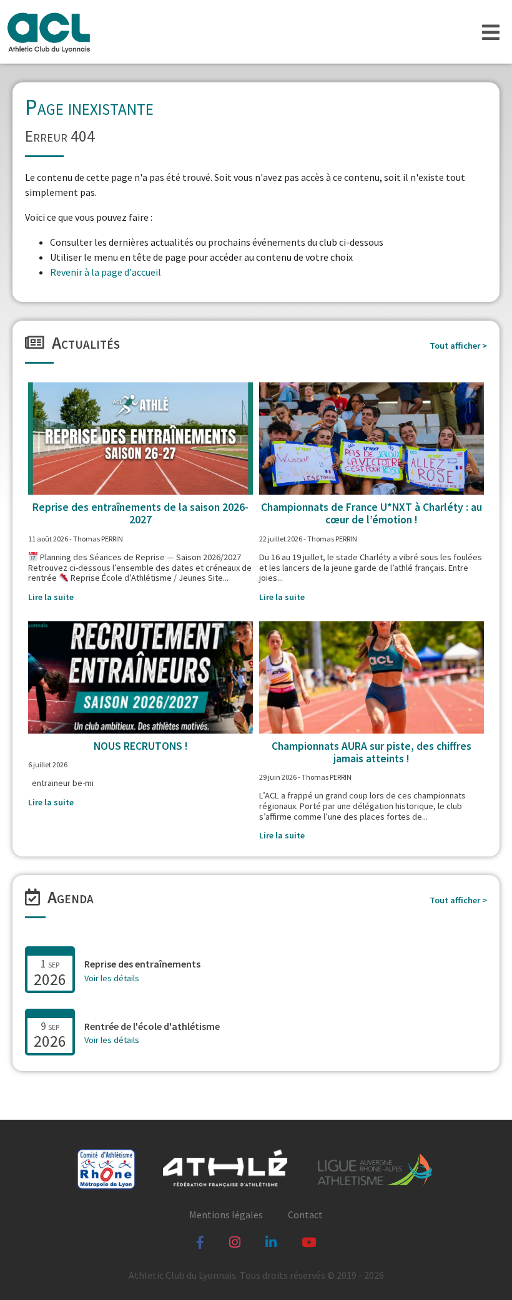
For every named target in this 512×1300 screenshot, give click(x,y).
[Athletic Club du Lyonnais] (48, 32)
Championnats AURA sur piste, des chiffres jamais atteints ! (371, 752)
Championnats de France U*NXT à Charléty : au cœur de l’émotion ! (371, 513)
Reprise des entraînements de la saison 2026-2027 (140, 513)
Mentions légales (226, 1214)
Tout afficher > (458, 346)
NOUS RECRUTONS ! (141, 746)
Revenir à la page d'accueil (105, 272)
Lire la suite (51, 597)
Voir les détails (111, 978)
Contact (305, 1214)
